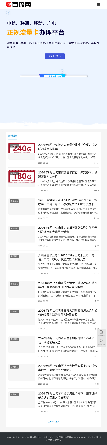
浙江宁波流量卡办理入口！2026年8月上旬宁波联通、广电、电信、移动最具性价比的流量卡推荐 (67, 202)
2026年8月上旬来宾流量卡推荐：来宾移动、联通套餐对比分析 (67, 174)
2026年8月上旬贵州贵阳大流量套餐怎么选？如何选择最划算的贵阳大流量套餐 (67, 312)
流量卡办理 (53, 56)
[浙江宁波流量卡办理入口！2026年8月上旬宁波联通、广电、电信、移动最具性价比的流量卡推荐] (21, 206)
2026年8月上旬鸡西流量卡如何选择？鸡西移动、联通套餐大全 (66, 340)
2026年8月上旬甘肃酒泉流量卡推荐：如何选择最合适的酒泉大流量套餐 (67, 395)
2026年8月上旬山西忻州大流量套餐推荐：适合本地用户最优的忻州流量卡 (67, 368)
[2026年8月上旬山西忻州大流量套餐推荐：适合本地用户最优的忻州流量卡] (21, 372)
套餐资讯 (14, 146)
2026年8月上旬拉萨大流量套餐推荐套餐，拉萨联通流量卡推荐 (67, 147)
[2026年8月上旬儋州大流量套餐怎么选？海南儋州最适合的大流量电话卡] (21, 234)
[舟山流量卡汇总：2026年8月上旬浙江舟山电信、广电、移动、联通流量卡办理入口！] (21, 261)
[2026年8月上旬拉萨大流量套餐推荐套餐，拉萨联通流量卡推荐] (21, 151)
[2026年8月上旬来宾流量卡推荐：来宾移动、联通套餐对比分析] (21, 178)
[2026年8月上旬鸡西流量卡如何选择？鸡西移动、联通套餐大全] (21, 344)
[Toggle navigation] (98, 4)
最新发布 (12, 135)
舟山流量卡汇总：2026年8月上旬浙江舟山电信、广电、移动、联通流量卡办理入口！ (66, 257)
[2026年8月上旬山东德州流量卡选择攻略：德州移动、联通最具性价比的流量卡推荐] (21, 289)
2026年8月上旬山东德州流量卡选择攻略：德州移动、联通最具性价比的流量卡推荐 (67, 285)
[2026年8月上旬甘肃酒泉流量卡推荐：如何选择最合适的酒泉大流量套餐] (21, 399)
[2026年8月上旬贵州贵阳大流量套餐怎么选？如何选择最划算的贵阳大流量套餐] (21, 317)
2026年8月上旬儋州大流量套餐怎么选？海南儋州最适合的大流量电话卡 (67, 229)
